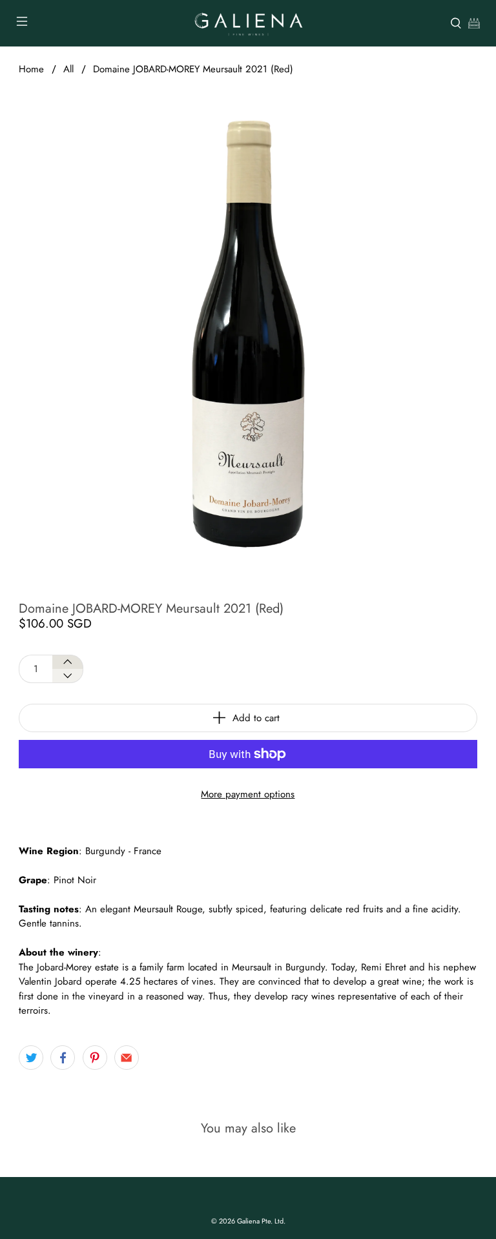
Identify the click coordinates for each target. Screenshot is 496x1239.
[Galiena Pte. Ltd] (248, 23)
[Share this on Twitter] (31, 1057)
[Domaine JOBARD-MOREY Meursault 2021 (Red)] (248, 334)
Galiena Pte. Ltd (260, 1221)
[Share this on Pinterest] (95, 1057)
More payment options (247, 794)
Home (31, 69)
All (68, 69)
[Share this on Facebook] (62, 1057)
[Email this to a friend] (126, 1057)
